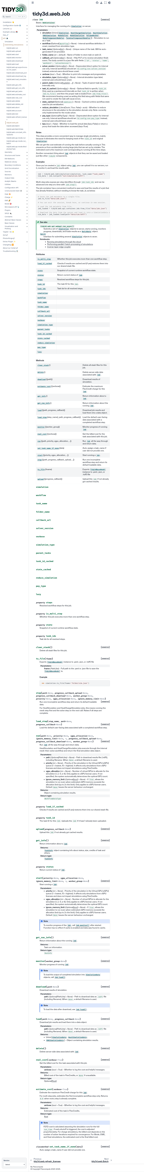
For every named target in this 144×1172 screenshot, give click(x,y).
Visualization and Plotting (11, 227)
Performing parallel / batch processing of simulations (70, 244)
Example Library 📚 (10, 32)
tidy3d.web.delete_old (15, 104)
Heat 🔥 (8, 194)
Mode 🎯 (8, 204)
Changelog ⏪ (8, 245)
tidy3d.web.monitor (14, 58)
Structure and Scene (12, 155)
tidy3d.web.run (12, 48)
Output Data (9, 178)
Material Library (11, 162)
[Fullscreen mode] (105, 2)
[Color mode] (109, 3)
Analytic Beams (10, 181)
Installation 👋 (8, 22)
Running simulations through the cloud (64, 242)
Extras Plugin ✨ (9, 241)
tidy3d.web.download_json (17, 73)
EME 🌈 (7, 200)
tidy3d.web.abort (13, 107)
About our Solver (9, 248)
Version (6, 1160)
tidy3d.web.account (14, 111)
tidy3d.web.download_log (16, 76)
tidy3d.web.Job (12, 123)
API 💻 (5, 38)
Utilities (8, 184)
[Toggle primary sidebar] (33, 2)
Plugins (7, 210)
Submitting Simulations (14, 45)
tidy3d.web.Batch (13, 126)
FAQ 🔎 (5, 35)
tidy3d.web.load (13, 64)
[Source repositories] (97, 3)
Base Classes (9, 223)
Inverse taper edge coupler (59, 247)
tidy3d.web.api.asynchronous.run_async (17, 68)
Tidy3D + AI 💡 (8, 232)
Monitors (8, 175)
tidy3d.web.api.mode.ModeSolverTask (16, 148)
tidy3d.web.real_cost (14, 98)
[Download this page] (101, 3)
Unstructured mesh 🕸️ (13, 191)
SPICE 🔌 (8, 213)
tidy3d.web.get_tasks (14, 91)
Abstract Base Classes (13, 220)
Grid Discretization (12, 168)
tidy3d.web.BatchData (15, 129)
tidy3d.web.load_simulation (16, 80)
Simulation (9, 41)
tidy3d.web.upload (14, 51)
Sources (8, 171)
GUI (4, 235)
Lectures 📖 (7, 29)
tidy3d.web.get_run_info (16, 88)
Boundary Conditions (13, 165)
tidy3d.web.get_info (14, 85)
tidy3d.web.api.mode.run (16, 138)
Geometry (8, 152)
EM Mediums (10, 159)
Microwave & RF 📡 (12, 207)
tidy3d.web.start (13, 54)
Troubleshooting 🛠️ (10, 251)
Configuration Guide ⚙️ (12, 25)
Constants (8, 217)
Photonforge (8, 238)
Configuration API (11, 188)
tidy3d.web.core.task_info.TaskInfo (16, 133)
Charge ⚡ (9, 197)
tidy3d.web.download (15, 61)
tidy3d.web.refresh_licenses (17, 118)
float (54, 1081)
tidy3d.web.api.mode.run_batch (16, 142)
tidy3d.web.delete (13, 101)
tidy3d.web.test (12, 114)
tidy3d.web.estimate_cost (16, 94)
